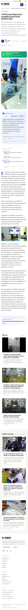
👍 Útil (4, 138)
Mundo (3, 565)
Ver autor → (23, 335)
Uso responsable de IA (7, 596)
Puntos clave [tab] (14, 116)
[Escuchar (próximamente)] (12, 45)
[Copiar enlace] (8, 45)
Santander (4, 561)
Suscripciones (5, 583)
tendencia (8, 8)
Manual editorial (6, 594)
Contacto (15, 547)
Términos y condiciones (7, 590)
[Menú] (25, 4)
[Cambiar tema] (25, 1)
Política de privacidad (7, 592)
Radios (3, 578)
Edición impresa (6, 547)
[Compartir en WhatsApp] (5, 45)
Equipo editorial (5, 576)
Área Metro (4, 559)
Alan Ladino (7, 40)
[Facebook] (3, 550)
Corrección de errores (7, 598)
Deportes (4, 567)
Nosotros (4, 574)
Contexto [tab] (22, 116)
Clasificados (5, 580)
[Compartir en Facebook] (2, 45)
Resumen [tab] (6, 116)
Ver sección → (23, 434)
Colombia (4, 563)
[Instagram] (7, 550)
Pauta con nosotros (6, 581)
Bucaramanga (5, 558)
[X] (10, 550)
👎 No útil (10, 138)
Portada (3, 8)
